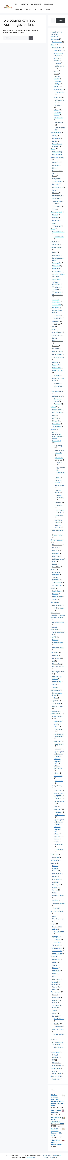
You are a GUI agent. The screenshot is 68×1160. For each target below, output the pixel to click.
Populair (27, 9)
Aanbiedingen (18, 9)
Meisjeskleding (48, 4)
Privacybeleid (57, 1155)
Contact (48, 9)
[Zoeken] (31, 38)
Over (35, 9)
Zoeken (60, 20)
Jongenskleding (36, 4)
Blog (41, 9)
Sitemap (46, 1157)
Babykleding (24, 4)
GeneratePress (31, 1157)
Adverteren (53, 1157)
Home (15, 4)
